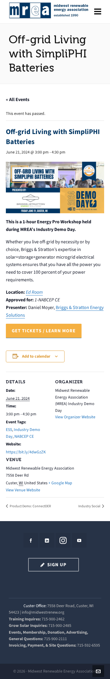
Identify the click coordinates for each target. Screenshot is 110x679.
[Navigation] (97, 12)
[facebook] (30, 540)
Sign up (57, 564)
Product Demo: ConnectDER (30, 506)
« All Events (17, 99)
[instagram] (63, 540)
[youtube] (79, 540)
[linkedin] (47, 540)
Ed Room (34, 292)
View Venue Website (23, 490)
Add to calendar (36, 356)
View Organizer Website (75, 417)
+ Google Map (60, 483)
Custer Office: (34, 606)
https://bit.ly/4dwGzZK (26, 452)
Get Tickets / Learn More (44, 331)
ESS (9, 429)
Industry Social (89, 506)
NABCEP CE (24, 436)
